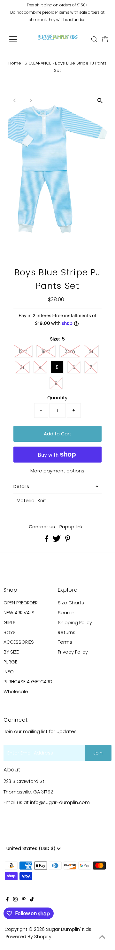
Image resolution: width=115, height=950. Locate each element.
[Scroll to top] (102, 937)
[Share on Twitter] (57, 540)
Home (14, 63)
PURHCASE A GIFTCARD (28, 681)
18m (46, 351)
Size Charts (71, 603)
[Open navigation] (17, 39)
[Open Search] (94, 39)
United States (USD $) (31, 848)
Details (21, 486)
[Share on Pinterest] (67, 540)
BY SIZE (11, 652)
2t (91, 351)
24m (70, 351)
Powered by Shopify (28, 936)
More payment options (57, 471)
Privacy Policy (73, 652)
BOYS (10, 632)
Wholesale (16, 691)
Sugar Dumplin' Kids (68, 929)
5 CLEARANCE (38, 63)
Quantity (57, 398)
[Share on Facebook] (47, 540)
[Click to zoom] (100, 100)
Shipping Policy (75, 622)
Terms (65, 642)
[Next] (31, 100)
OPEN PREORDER (21, 603)
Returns (66, 632)
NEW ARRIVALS (19, 612)
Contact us (42, 527)
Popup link (71, 527)
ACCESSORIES (19, 642)
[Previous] (15, 100)
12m (23, 351)
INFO (9, 672)
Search (66, 612)
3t (22, 367)
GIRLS (10, 622)
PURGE (10, 662)
